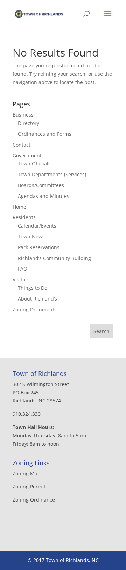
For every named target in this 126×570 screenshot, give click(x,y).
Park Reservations (38, 247)
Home (19, 206)
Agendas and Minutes (43, 196)
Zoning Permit (29, 486)
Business (23, 114)
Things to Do (32, 287)
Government (27, 155)
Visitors (21, 279)
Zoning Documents (35, 309)
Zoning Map (27, 473)
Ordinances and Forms (44, 134)
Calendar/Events (37, 225)
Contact (21, 144)
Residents (24, 217)
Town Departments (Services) (52, 174)
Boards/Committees (41, 185)
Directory (28, 123)
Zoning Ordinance (34, 499)
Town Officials (34, 163)
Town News (31, 236)
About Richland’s (37, 298)
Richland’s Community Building (54, 258)
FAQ (22, 268)
